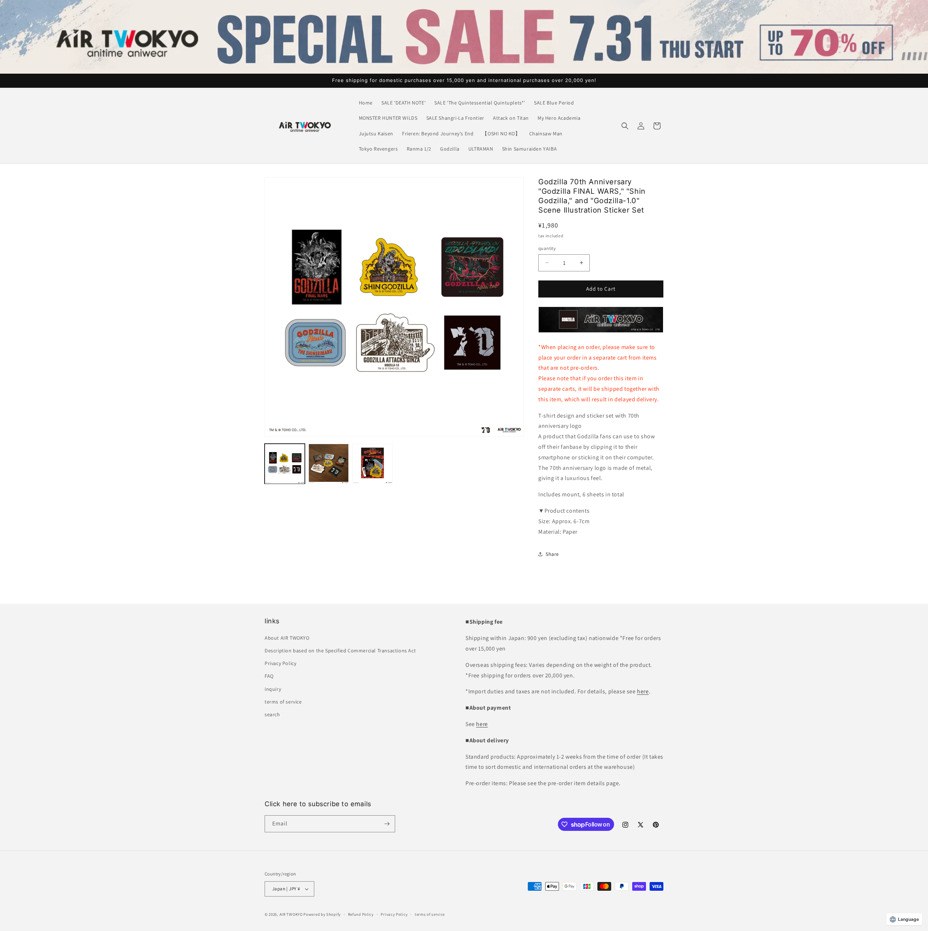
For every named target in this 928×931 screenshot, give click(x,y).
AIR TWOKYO (291, 914)
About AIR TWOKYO (287, 638)
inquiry (273, 689)
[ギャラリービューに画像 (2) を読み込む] (328, 464)
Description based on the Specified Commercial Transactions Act (340, 650)
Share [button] (552, 554)
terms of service (283, 701)
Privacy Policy (280, 663)
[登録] (387, 823)
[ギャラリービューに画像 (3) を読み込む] (372, 464)
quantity (547, 248)
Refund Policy (361, 914)
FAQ (269, 676)
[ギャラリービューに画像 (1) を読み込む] (285, 464)
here (643, 691)
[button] (625, 126)
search (272, 714)
